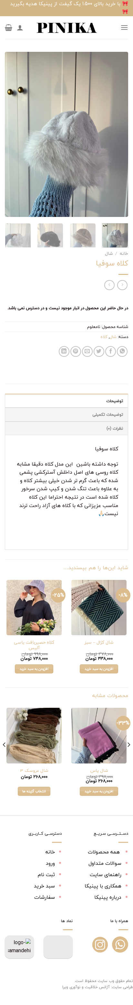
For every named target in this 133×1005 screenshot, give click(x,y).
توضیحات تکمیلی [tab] (107, 414)
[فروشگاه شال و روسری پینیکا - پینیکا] (66, 27)
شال (109, 253)
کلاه (103, 336)
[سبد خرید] (8, 27)
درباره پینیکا (107, 897)
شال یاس (99, 771)
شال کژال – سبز (99, 642)
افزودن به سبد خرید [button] (99, 669)
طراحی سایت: (122, 987)
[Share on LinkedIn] (64, 351)
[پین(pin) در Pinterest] (75, 351)
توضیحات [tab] (114, 400)
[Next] (10, 134)
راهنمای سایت (105, 874)
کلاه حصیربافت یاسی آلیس (34, 645)
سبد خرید (44, 885)
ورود (50, 863)
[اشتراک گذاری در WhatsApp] (122, 351)
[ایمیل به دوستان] (87, 351)
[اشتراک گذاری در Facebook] (110, 351)
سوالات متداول (104, 863)
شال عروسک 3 (34, 771)
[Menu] (124, 27)
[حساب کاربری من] (20, 27)
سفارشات (44, 897)
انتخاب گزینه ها (34, 791)
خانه (124, 253)
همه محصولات (104, 851)
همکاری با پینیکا (103, 885)
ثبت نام (46, 874)
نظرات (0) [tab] (115, 428)
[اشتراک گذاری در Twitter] (99, 351)
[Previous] (117, 134)
